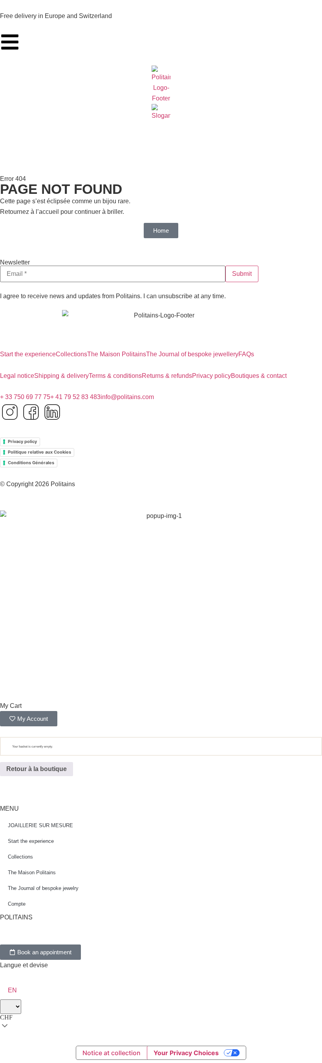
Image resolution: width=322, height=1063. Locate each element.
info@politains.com (127, 397)
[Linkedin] (52, 412)
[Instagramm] (10, 412)
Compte (17, 904)
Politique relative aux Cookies (39, 452)
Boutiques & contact (259, 375)
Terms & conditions (115, 375)
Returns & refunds (167, 375)
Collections (71, 354)
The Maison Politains (116, 354)
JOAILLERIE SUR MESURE (40, 825)
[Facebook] (31, 412)
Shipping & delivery (61, 375)
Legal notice (17, 375)
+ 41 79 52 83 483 (75, 397)
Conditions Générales (31, 462)
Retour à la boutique (36, 769)
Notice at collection (111, 1053)
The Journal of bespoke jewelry (43, 888)
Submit (242, 273)
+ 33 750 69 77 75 (25, 397)
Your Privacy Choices (186, 1053)
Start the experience (28, 354)
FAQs (246, 354)
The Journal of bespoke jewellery (192, 354)
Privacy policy (211, 375)
